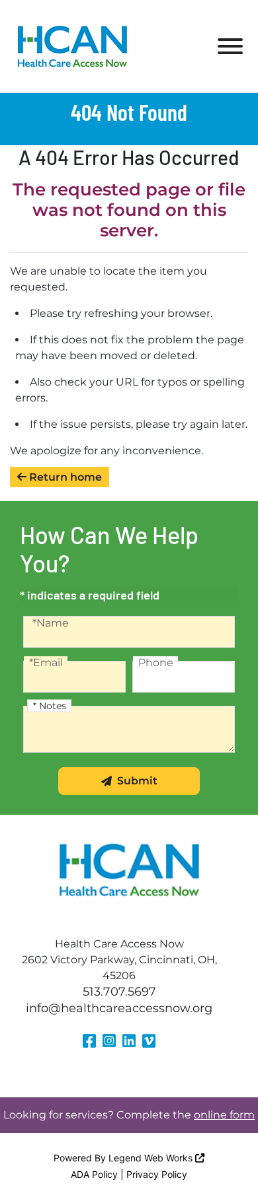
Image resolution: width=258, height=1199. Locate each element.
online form (224, 1115)
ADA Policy (94, 1174)
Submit (137, 780)
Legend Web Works (151, 1157)
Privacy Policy (156, 1174)
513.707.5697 (119, 991)
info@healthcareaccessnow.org (119, 1008)
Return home (64, 477)
